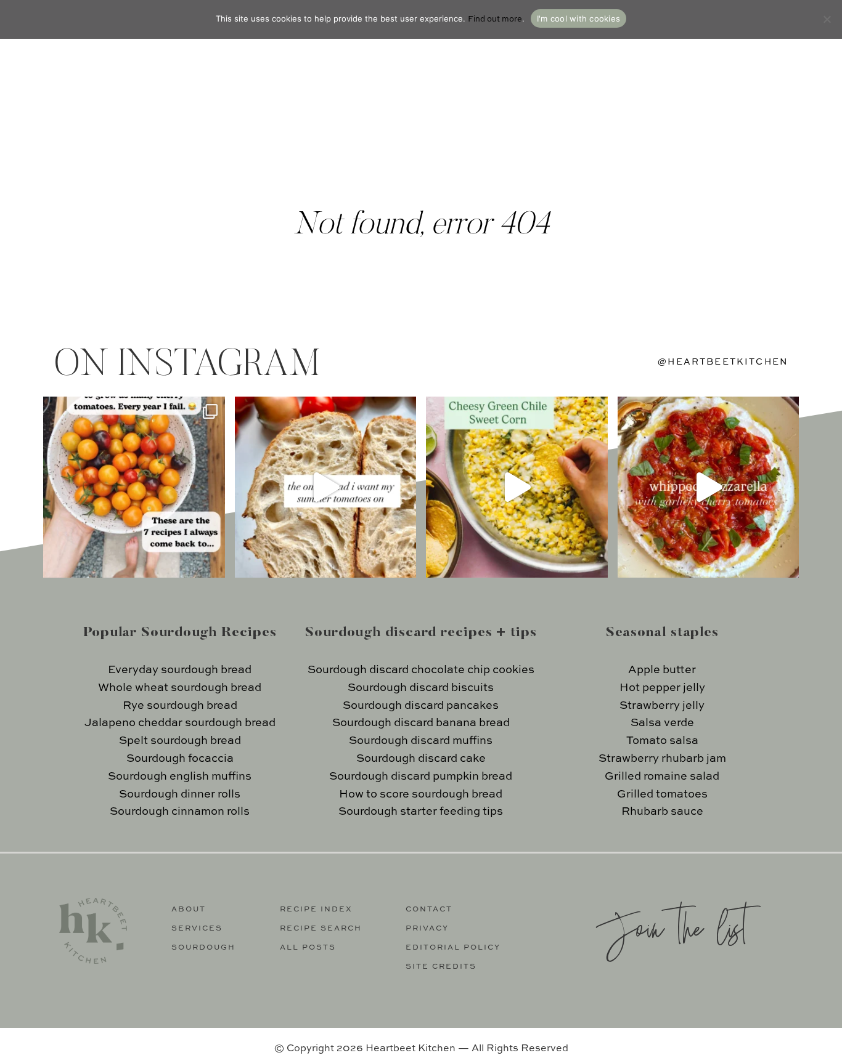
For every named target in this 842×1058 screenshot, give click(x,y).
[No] (826, 19)
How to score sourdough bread (420, 794)
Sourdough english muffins (179, 776)
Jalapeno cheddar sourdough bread (180, 723)
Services (197, 928)
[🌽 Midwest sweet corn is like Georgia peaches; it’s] (517, 487)
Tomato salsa (662, 740)
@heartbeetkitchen (723, 362)
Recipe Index (316, 909)
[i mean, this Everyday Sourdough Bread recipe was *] (326, 487)
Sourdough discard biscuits (421, 687)
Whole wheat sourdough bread (179, 687)
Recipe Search (321, 928)
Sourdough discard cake (421, 758)
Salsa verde (662, 723)
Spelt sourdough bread (180, 740)
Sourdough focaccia (180, 758)
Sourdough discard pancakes (421, 705)
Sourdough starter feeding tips (420, 811)
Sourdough (203, 947)
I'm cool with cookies (578, 18)
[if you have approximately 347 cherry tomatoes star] (134, 487)
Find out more (495, 19)
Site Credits (441, 967)
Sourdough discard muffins (421, 740)
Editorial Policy (453, 947)
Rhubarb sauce (662, 811)
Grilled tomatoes (662, 794)
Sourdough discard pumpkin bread (420, 776)
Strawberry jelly (662, 705)
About (188, 909)
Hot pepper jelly (662, 687)
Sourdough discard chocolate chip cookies (421, 670)
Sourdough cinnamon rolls (180, 811)
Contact (429, 909)
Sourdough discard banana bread (421, 723)
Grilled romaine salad (662, 776)
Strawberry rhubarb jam (662, 758)
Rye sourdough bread (180, 705)
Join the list (671, 926)
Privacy (427, 928)
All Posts (308, 947)
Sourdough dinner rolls (179, 794)
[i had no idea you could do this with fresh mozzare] (708, 487)
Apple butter (662, 670)
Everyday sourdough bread (179, 670)
